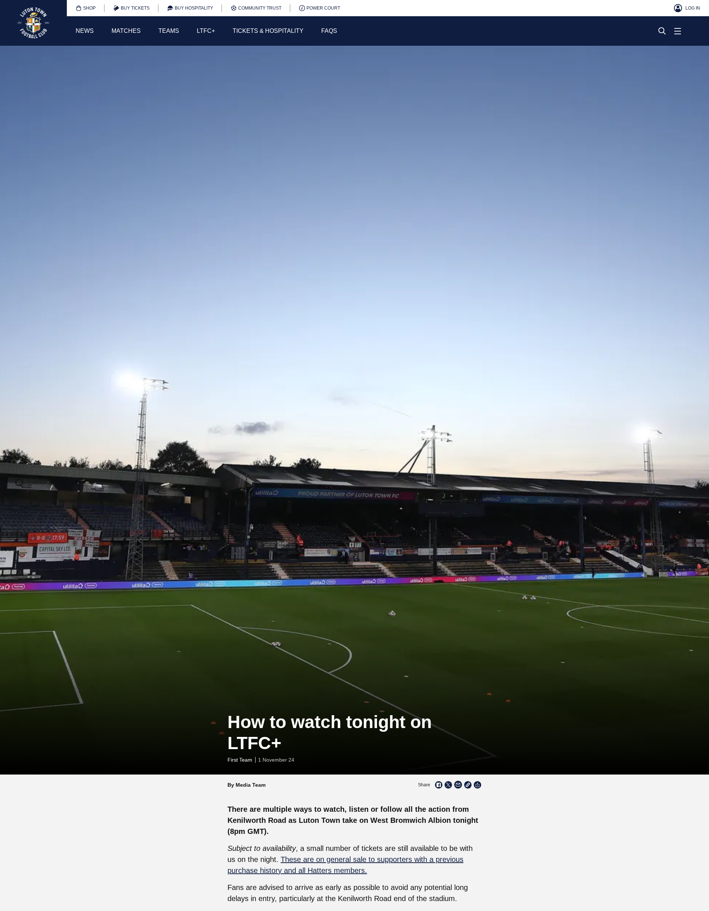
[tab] (86, 8)
